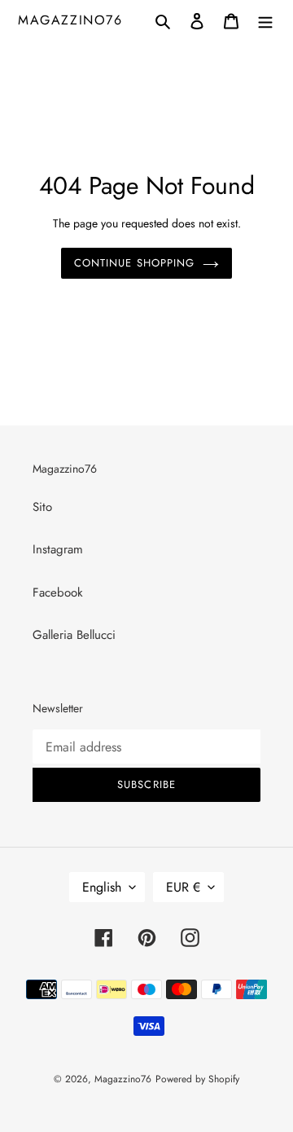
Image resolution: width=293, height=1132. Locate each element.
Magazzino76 (70, 20)
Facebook (58, 592)
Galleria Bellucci (74, 635)
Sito (42, 507)
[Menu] (265, 19)
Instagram (58, 549)
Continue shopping (134, 263)
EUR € (183, 887)
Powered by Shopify (197, 1079)
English (101, 887)
